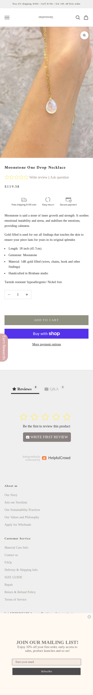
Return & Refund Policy (20, 592)
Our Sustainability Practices (22, 510)
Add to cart (46, 320)
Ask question (59, 177)
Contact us (11, 555)
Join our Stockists (16, 502)
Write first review (49, 437)
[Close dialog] (89, 617)
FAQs (8, 562)
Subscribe (46, 671)
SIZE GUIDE (13, 577)
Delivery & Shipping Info (21, 570)
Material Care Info (16, 547)
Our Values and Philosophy (22, 517)
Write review (38, 177)
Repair (9, 584)
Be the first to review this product (46, 426)
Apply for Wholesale (18, 524)
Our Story (11, 495)
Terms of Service (15, 599)
